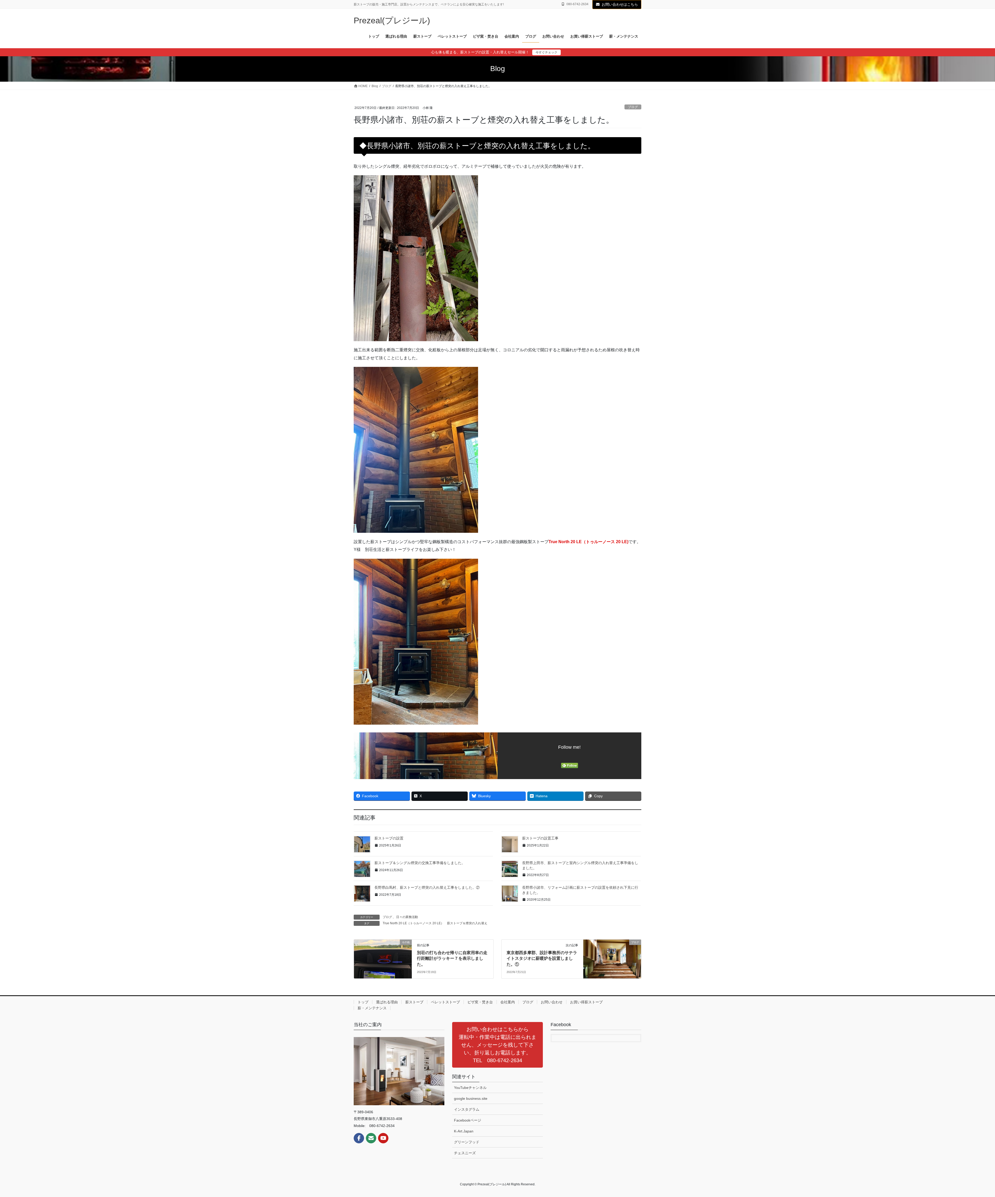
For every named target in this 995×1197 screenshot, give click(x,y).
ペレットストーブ (445, 1002)
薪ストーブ (414, 1002)
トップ (363, 1002)
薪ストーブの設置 (388, 838)
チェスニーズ (465, 1153)
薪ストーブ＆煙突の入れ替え (467, 923)
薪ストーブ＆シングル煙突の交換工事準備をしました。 (419, 863)
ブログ (633, 107)
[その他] (383, 958)
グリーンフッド (466, 1142)
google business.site (470, 1098)
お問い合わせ (552, 1002)
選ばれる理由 (387, 1002)
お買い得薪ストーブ (586, 1002)
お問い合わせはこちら (620, 4)
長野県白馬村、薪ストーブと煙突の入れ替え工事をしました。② (427, 887)
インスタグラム (466, 1109)
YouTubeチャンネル (470, 1088)
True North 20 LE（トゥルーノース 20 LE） (413, 923)
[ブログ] (612, 958)
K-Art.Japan (463, 1131)
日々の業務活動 (407, 917)
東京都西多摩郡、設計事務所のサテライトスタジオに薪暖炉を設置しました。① (542, 958)
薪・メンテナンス (372, 1008)
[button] (497, 1045)
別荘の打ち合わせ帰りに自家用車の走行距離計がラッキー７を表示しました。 (452, 958)
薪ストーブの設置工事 (540, 838)
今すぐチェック (546, 52)
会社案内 (507, 1002)
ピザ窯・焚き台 (480, 1002)
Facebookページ (467, 1120)
